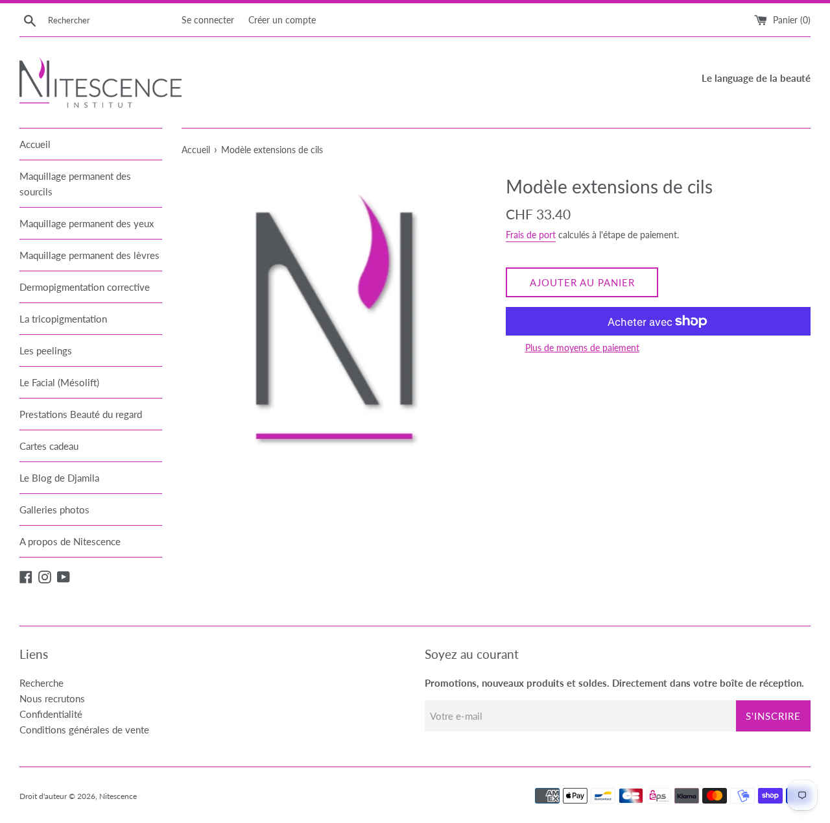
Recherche (41, 683)
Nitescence (118, 796)
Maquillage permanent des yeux (86, 223)
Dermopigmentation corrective (84, 287)
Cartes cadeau (48, 446)
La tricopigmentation (63, 319)
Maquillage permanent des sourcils (75, 183)
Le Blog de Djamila (59, 478)
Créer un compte (282, 20)
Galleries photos (54, 509)
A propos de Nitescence (70, 541)
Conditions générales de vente (84, 729)
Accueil (35, 144)
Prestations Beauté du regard (80, 414)
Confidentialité (50, 714)
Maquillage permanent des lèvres (89, 255)
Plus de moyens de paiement (582, 347)
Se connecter (208, 20)
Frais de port (531, 234)
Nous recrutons (52, 698)
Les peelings (45, 350)
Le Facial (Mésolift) (59, 382)
